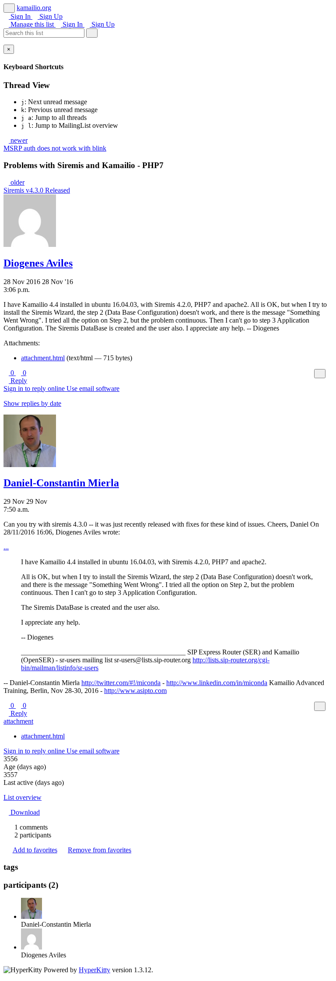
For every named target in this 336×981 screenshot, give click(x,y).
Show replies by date (32, 403)
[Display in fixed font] (320, 373)
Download (24, 812)
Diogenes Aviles (38, 263)
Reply (18, 380)
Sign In (20, 16)
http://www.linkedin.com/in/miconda (216, 682)
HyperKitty (94, 970)
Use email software (92, 388)
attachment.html (43, 358)
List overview (23, 797)
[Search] (92, 33)
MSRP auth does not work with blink (55, 148)
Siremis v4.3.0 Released (37, 190)
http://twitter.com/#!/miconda (121, 682)
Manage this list (32, 24)
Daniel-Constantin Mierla (61, 483)
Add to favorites (35, 850)
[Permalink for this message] (329, 373)
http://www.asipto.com (135, 690)
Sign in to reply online (35, 388)
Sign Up (50, 16)
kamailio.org (34, 7)
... (6, 547)
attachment (18, 721)
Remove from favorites (99, 850)
